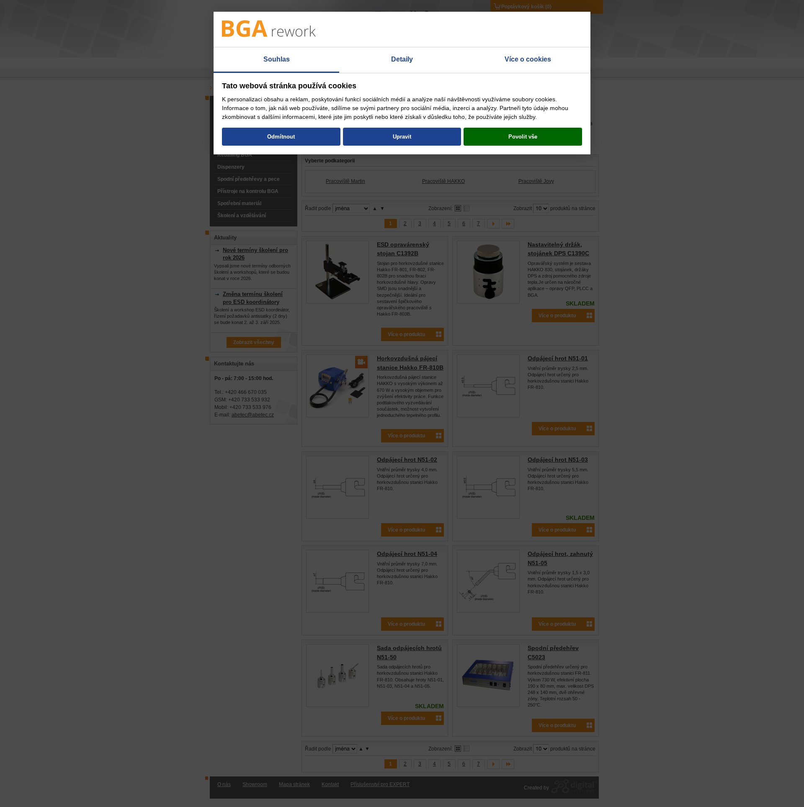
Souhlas (276, 59)
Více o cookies (528, 59)
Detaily (402, 59)
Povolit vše (522, 137)
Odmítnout (281, 137)
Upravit (402, 137)
